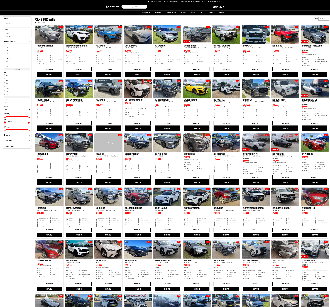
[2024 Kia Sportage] (79, 249)
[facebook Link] (223, 2)
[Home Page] (112, 7)
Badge (5, 100)
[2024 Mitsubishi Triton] (256, 142)
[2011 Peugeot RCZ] (315, 142)
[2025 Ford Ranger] (49, 88)
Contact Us (49, 74)
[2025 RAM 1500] (108, 34)
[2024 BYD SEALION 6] (167, 197)
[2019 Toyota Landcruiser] (79, 88)
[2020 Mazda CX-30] (138, 34)
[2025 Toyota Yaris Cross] (197, 197)
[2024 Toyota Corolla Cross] (138, 88)
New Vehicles (146, 13)
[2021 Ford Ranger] (197, 34)
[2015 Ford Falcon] (138, 249)
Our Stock (158, 13)
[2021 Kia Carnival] (167, 34)
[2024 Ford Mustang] (167, 142)
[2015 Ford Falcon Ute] (138, 142)
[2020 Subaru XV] (197, 249)
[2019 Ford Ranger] (226, 142)
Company (221, 13)
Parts (193, 13)
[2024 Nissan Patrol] (285, 88)
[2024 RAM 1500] (256, 34)
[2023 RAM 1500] (226, 197)
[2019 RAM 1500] (108, 197)
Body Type (6, 106)
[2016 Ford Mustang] (197, 88)
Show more (17, 69)
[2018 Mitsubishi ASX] (315, 197)
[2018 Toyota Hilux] (79, 142)
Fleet (201, 13)
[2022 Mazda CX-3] (49, 142)
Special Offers (171, 13)
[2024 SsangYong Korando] (138, 197)
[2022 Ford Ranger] (226, 249)
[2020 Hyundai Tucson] (49, 249)
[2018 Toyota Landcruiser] (226, 34)
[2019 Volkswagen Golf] (79, 197)
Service (183, 13)
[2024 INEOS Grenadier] (167, 88)
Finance (211, 13)
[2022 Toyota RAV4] (197, 142)
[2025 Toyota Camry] (285, 249)
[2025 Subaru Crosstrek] (167, 249)
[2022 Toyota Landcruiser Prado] (256, 197)
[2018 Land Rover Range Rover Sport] (79, 34)
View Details (49, 69)
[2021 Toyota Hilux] (226, 88)
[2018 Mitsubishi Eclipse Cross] (315, 34)
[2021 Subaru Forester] (315, 88)
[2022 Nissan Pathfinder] (49, 34)
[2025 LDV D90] (108, 142)
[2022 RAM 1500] (49, 197)
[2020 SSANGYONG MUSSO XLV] (285, 197)
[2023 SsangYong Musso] (256, 249)
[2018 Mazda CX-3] (108, 249)
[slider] (5, 117)
